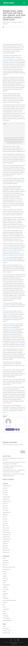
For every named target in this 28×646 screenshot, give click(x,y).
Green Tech (5, 578)
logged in (11, 444)
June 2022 (5, 503)
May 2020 (5, 545)
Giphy (21, 84)
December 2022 (6, 497)
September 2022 (7, 501)
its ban (21, 47)
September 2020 (7, 539)
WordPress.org (6, 633)
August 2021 (6, 514)
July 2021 (5, 516)
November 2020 (6, 534)
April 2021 (5, 523)
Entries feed (6, 628)
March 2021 (5, 525)
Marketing (5, 593)
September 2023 (7, 485)
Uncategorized (6, 618)
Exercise (5, 571)
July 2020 (5, 543)
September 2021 (7, 512)
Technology (5, 616)
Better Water (6, 562)
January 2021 (6, 530)
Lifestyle (5, 591)
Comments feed (6, 630)
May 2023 (5, 492)
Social (4, 607)
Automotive (5, 560)
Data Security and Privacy (9, 567)
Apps (4, 558)
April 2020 (5, 548)
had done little (18, 342)
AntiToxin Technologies (8, 59)
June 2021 (5, 519)
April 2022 (5, 508)
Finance (5, 573)
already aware (17, 182)
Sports (4, 611)
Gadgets (5, 576)
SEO (4, 604)
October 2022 (6, 499)
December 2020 (6, 532)
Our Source (7, 22)
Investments (6, 589)
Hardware (5, 580)
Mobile (4, 596)
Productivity (5, 598)
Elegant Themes (14, 642)
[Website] (16, 429)
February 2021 (6, 528)
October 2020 (6, 536)
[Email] (19, 429)
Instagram (5, 587)
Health (4, 582)
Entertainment (6, 569)
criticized (5, 245)
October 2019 (6, 552)
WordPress (14, 644)
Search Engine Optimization (9, 600)
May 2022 (5, 505)
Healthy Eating (6, 584)
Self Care (5, 602)
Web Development (7, 620)
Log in (4, 626)
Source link (5, 415)
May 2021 (5, 521)
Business (5, 565)
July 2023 (5, 488)
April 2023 (5, 494)
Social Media (6, 609)
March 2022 (5, 510)
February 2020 (6, 550)
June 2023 (5, 490)
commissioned (12, 329)
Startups (20, 22)
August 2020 (6, 541)
